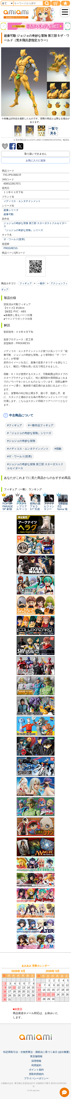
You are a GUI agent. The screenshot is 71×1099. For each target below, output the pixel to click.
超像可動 (8, 214)
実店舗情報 (36, 1056)
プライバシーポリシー (36, 1078)
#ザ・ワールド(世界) (19, 456)
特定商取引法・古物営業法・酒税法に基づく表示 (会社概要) (36, 1052)
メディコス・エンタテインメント (22, 201)
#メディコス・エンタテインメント (27, 448)
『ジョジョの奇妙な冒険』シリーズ (23, 230)
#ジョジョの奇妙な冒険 (21, 440)
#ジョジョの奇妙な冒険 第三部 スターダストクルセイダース (35, 466)
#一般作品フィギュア (40, 425)
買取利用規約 (36, 1074)
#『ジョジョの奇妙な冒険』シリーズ (29, 433)
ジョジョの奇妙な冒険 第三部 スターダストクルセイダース (35, 224)
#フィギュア (14, 425)
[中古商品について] (35, 415)
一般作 (41, 283)
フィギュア (26, 283)
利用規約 (36, 1065)
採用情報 (36, 1060)
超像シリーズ (11, 210)
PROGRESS (11, 248)
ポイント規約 (36, 1069)
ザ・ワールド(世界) (14, 239)
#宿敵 (58, 448)
